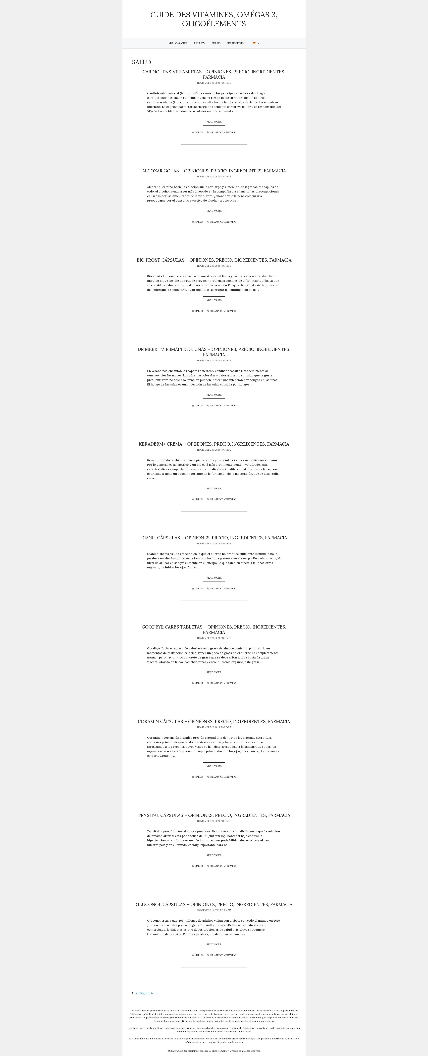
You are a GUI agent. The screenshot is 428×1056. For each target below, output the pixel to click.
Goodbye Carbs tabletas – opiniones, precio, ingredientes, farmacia (214, 629)
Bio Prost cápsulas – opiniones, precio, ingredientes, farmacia (214, 260)
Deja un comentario (223, 132)
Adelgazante (178, 43)
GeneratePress (251, 1050)
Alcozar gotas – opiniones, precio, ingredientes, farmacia (214, 171)
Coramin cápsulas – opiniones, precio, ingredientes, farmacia (214, 721)
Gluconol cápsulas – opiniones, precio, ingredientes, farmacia (214, 904)
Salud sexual (236, 43)
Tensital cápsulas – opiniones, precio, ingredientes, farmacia (214, 815)
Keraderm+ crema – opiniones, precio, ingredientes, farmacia (214, 444)
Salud (216, 43)
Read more (214, 121)
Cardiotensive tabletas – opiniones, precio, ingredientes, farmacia (214, 74)
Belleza (199, 43)
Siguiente (149, 993)
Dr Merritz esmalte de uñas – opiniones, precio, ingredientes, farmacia (214, 351)
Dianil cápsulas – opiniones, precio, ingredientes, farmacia (214, 537)
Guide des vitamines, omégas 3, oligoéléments (214, 19)
